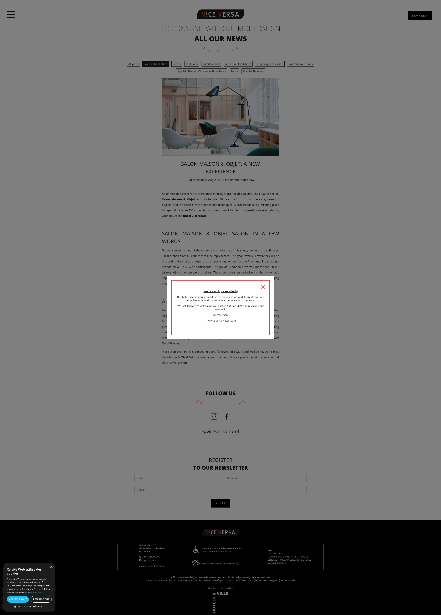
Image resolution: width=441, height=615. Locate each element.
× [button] (51, 567)
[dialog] (29, 587)
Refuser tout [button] (41, 599)
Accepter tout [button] (18, 599)
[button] (29, 606)
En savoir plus (35, 592)
